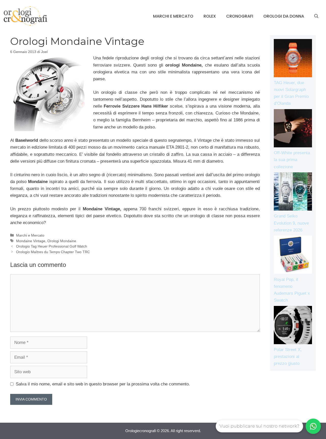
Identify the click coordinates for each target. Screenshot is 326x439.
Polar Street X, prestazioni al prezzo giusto (288, 356)
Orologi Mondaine (61, 241)
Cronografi (239, 16)
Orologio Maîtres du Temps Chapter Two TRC (53, 252)
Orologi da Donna (283, 16)
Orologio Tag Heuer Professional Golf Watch (51, 246)
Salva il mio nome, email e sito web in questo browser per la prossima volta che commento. (103, 384)
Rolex (209, 16)
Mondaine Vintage (30, 241)
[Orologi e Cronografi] (25, 16)
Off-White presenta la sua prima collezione (292, 159)
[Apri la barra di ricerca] (316, 16)
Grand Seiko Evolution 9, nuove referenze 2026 (291, 223)
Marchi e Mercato (173, 16)
